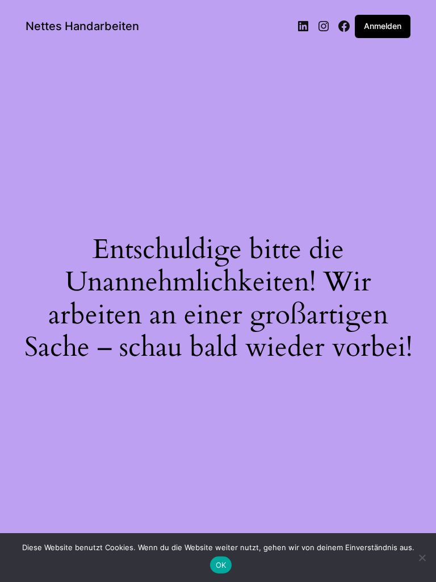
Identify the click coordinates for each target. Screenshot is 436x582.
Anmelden (382, 26)
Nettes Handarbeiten (82, 26)
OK (221, 564)
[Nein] (421, 557)
